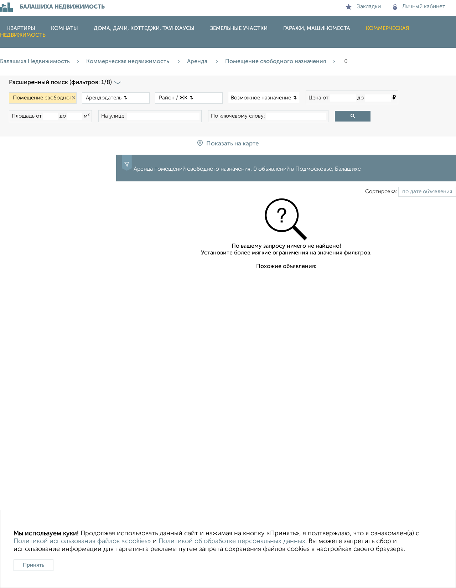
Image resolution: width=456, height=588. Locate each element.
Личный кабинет (423, 7)
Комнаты (64, 28)
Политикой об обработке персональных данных (232, 541)
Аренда (198, 62)
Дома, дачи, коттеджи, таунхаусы (144, 28)
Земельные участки (239, 28)
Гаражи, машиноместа (316, 28)
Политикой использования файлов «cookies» (82, 541)
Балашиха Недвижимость (35, 62)
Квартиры (21, 28)
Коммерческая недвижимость (128, 62)
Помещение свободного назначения (275, 62)
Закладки (369, 7)
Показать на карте (232, 144)
